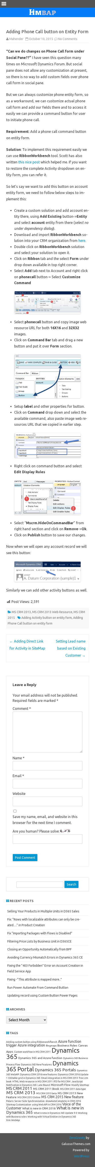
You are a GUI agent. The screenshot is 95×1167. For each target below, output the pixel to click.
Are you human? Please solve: (36, 831)
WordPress (81, 1156)
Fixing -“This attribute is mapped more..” (34, 979)
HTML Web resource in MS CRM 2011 (32, 1081)
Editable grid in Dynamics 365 (24, 1078)
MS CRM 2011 (19, 1088)
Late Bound (44, 1085)
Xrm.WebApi (13, 1120)
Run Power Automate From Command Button (37, 987)
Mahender (16, 39)
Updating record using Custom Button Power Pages (42, 995)
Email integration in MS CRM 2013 (59, 1078)
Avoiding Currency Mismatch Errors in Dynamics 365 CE (45, 957)
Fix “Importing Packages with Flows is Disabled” (39, 933)
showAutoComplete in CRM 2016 (63, 1101)
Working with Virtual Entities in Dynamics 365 (52, 1116)
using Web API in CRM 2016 (46, 1104)
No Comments (67, 39)
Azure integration (31, 1045)
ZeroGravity (77, 1138)
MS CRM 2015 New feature (62, 1097)
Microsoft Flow (60, 1085)
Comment (22, 708)
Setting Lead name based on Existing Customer (71, 648)
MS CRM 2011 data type (73, 1089)
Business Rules (67, 1045)
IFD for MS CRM (61, 1081)
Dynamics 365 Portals (55, 1069)
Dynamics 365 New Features (36, 1064)
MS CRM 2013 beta (46, 1093)
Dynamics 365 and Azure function (40, 1058)
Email (18, 776)
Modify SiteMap (80, 1085)
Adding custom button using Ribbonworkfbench (31, 1042)
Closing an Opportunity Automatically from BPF (39, 949)
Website (19, 794)
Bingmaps (51, 1045)
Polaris (9, 1101)
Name (19, 758)
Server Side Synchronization (29, 1101)
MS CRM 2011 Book (46, 1088)
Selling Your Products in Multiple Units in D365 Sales (43, 911)
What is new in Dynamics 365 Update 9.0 (55, 1113)
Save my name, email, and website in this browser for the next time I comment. (45, 820)
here (81, 241)
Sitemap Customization (18, 1104)
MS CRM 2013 (21, 612)
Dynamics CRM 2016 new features (38, 1074)
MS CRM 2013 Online (28, 1097)
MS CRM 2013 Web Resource (52, 612)
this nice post (29, 162)
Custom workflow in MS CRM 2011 (32, 1051)
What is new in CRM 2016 (39, 1108)
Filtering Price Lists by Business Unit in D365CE (39, 941)
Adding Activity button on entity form (46, 617)
